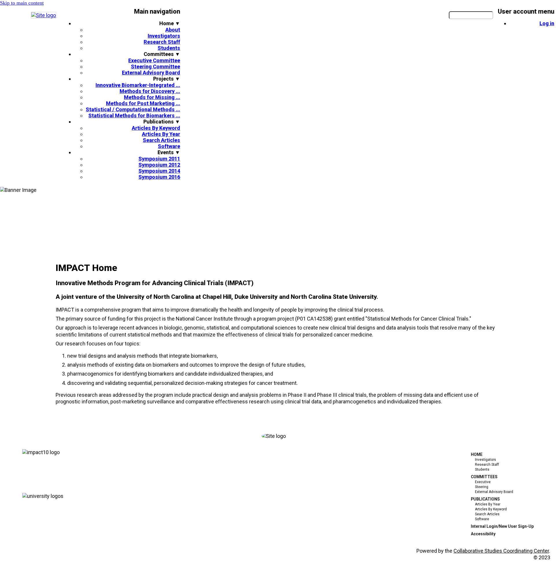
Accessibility (483, 534)
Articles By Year (161, 134)
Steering (481, 487)
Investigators (164, 36)
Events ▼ (169, 152)
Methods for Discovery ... (150, 91)
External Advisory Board (151, 73)
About (172, 30)
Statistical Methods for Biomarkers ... (134, 115)
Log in (546, 23)
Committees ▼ (162, 54)
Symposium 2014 (159, 171)
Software (169, 146)
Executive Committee (154, 60)
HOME (476, 454)
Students (169, 48)
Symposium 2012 (159, 165)
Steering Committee (155, 66)
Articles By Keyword (156, 128)
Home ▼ (169, 23)
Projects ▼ (166, 79)
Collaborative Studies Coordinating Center (501, 551)
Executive (483, 482)
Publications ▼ (161, 122)
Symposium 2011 (159, 159)
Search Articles (161, 140)
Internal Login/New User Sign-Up (502, 526)
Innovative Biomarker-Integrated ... (138, 85)
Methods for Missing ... (152, 97)
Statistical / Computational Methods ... (133, 109)
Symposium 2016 (159, 177)
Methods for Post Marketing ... (143, 103)
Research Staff (162, 42)
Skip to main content (22, 3)
